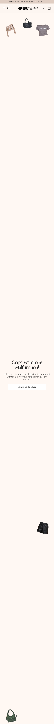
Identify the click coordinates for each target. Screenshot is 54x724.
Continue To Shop (27, 387)
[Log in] (8, 8)
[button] (4, 8)
